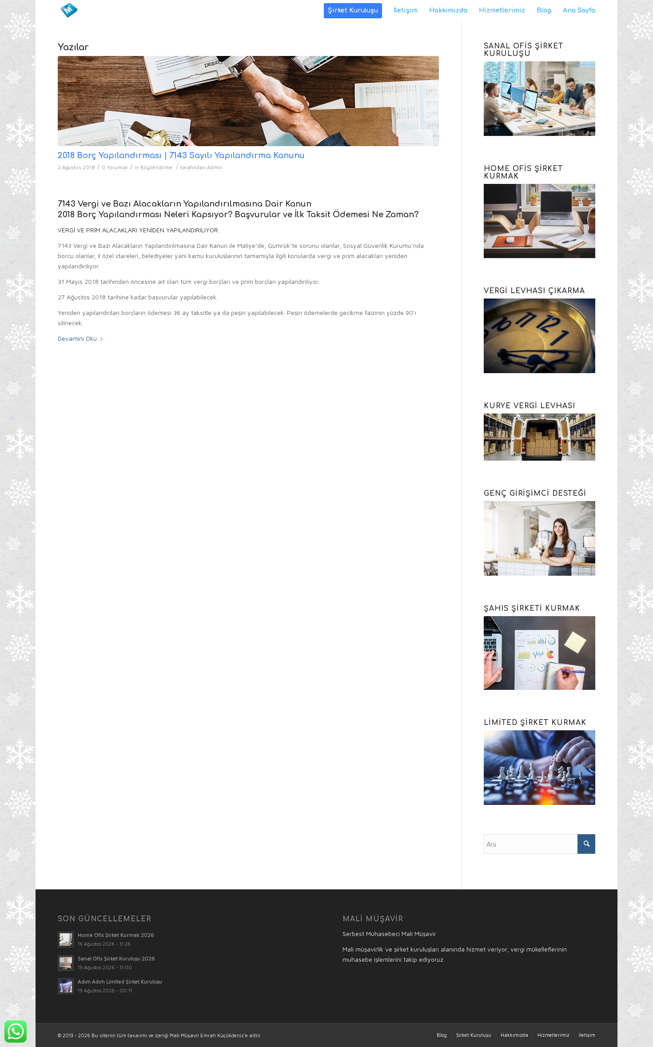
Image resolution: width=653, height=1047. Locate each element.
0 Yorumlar (115, 167)
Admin (214, 167)
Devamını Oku (77, 338)
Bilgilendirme (156, 167)
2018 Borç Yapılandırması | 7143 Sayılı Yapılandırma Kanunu (181, 155)
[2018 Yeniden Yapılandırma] (248, 101)
